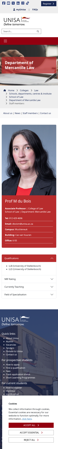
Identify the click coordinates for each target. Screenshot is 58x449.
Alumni (9, 341)
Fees (8, 371)
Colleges (24, 90)
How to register (14, 387)
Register (47, 3)
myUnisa (10, 390)
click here (27, 418)
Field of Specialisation (15, 294)
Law (36, 90)
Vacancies (11, 344)
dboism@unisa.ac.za (22, 223)
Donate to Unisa (14, 351)
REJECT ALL (29, 439)
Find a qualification (15, 367)
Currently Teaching (14, 286)
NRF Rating (10, 279)
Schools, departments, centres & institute (30, 93)
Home (11, 90)
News (17, 113)
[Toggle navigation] (5, 41)
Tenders (10, 348)
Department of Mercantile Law (24, 100)
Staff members (30, 113)
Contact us (45, 113)
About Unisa (12, 338)
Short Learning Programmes (20, 377)
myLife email (12, 394)
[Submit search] (38, 31)
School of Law (16, 96)
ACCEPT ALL (29, 425)
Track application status (18, 374)
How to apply (12, 364)
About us (7, 113)
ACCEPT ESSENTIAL (29, 432)
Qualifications (11, 258)
